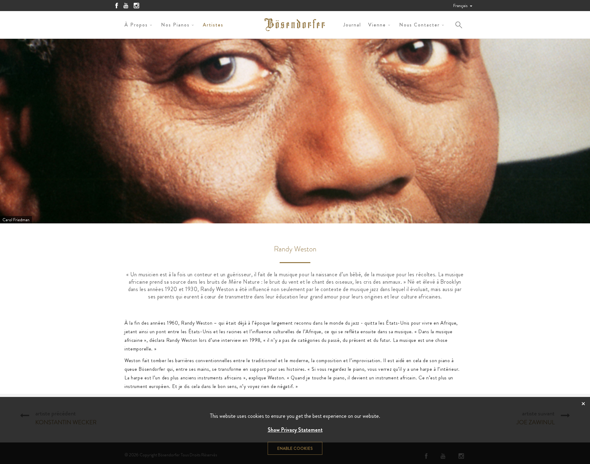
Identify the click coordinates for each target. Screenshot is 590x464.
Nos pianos (175, 24)
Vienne (377, 24)
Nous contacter (419, 24)
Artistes (213, 24)
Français (460, 5)
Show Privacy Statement (295, 430)
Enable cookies (295, 448)
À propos (136, 24)
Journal (352, 24)
